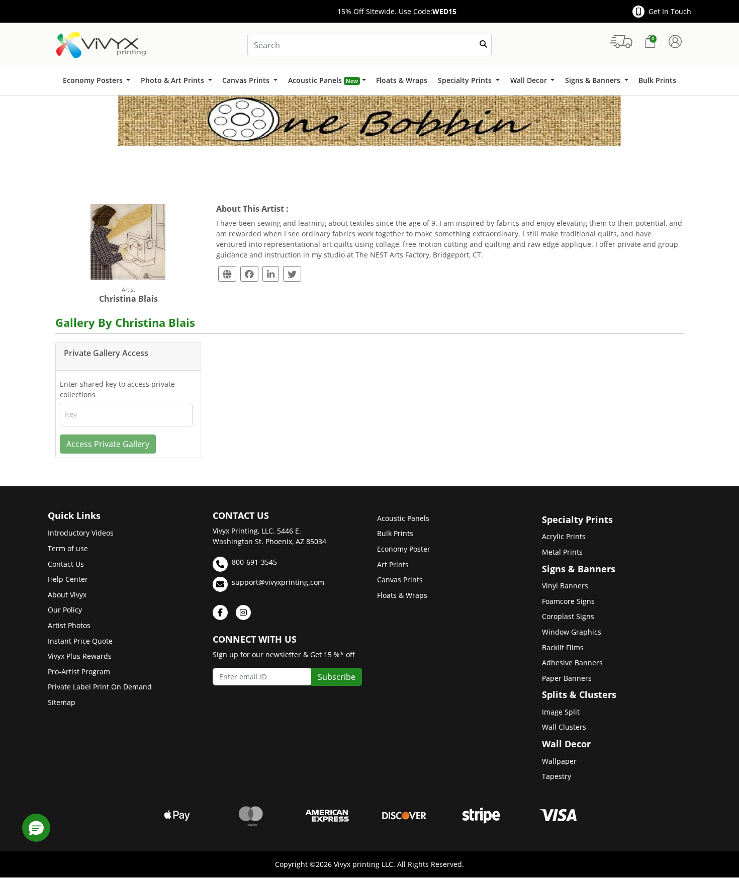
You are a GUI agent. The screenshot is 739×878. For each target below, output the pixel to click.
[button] (36, 828)
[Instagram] (243, 612)
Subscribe (336, 676)
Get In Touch (670, 11)
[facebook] (220, 612)
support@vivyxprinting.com (278, 582)
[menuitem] (96, 81)
